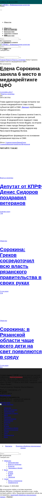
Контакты (8, 446)
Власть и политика (10, 30)
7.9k (1, 213)
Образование (8, 421)
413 (1, 367)
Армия (6, 431)
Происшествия (9, 36)
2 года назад (4, 291)
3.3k (1, 293)
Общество (7, 22)
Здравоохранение (10, 419)
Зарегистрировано (16, 377)
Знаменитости (9, 435)
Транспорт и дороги (11, 42)
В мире (6, 426)
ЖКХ (5, 35)
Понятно (9, 497)
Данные (25, 107)
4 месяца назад (5, 211)
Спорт (6, 424)
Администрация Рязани (13, 142)
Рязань (9, 144)
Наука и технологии (11, 430)
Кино (6, 437)
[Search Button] (20, 39)
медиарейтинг (16, 144)
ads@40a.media (5, 403)
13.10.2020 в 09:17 (6, 92)
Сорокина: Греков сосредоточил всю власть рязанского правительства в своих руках (20, 266)
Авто (6, 433)
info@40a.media (5, 395)
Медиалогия (25, 144)
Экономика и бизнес (11, 428)
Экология (7, 417)
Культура (7, 422)
